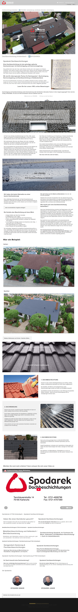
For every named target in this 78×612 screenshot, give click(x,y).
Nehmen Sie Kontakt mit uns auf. (11, 595)
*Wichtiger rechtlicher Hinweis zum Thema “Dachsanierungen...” (39, 606)
